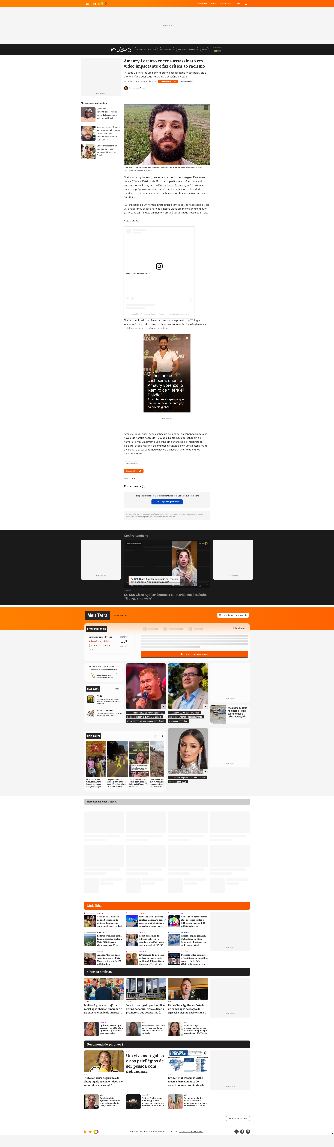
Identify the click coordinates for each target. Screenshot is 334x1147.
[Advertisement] (230, 1029)
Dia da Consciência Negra (173, 185)
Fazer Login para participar (167, 502)
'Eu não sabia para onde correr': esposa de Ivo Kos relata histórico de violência (153, 1029)
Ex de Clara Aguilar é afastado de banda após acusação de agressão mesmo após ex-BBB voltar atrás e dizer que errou (186, 1009)
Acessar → (118, 688)
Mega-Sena (185, 932)
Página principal (99, 4)
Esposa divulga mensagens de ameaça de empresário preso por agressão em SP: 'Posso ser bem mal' (195, 1029)
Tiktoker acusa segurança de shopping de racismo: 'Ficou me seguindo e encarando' (103, 1081)
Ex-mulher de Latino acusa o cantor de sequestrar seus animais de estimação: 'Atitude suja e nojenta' (195, 1102)
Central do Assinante (221, 4)
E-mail (238, 4)
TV (182, 913)
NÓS (133, 479)
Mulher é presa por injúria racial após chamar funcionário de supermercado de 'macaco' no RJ (104, 1009)
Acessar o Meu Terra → (122, 615)
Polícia (87, 1002)
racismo (128, 185)
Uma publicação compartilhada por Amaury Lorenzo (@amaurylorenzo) (159, 314)
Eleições (142, 913)
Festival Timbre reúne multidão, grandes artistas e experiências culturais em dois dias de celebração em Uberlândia (154, 1102)
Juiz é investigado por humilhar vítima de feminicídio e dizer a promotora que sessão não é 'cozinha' (145, 1009)
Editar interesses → (240, 628)
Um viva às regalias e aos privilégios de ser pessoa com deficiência (145, 1063)
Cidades (100, 913)
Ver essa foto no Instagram (138, 273)
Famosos (127, 591)
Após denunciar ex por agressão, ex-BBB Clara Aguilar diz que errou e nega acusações (111, 1029)
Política (129, 1002)
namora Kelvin (132, 442)
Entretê (142, 932)
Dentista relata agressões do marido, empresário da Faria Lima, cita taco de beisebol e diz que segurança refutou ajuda (111, 1102)
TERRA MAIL (202, 4)
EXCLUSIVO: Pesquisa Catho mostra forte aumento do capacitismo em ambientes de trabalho (186, 1081)
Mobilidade (101, 932)
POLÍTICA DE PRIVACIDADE (191, 1132)
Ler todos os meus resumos (194, 654)
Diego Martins (143, 445)
